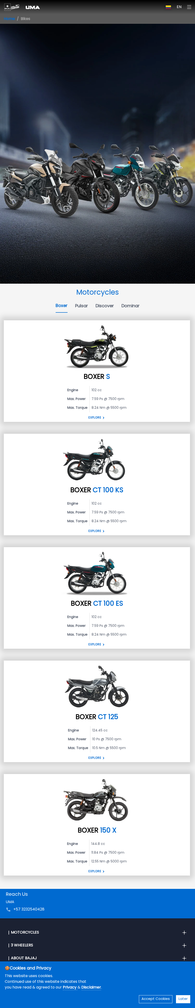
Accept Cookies (155, 999)
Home (9, 19)
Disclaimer (91, 987)
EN (179, 7)
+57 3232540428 (28, 909)
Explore (94, 417)
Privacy (70, 987)
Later (183, 999)
